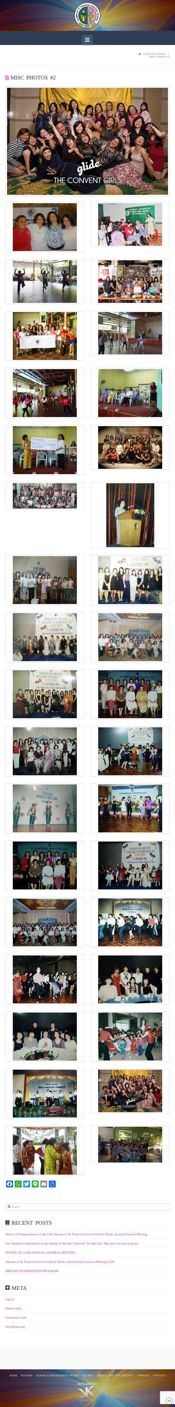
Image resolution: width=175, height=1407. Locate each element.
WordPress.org (15, 1326)
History (27, 1375)
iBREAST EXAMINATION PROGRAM (31, 1271)
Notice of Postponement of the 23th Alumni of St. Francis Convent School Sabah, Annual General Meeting (76, 1234)
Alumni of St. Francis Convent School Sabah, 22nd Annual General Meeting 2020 (60, 1261)
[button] (87, 40)
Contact (159, 1375)
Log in (9, 1299)
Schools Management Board (57, 1375)
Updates (143, 1375)
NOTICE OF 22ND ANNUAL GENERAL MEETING (40, 1252)
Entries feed (13, 1308)
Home (14, 1375)
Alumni (87, 1375)
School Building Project (115, 1375)
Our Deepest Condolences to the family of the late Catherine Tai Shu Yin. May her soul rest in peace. (72, 1243)
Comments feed (15, 1317)
